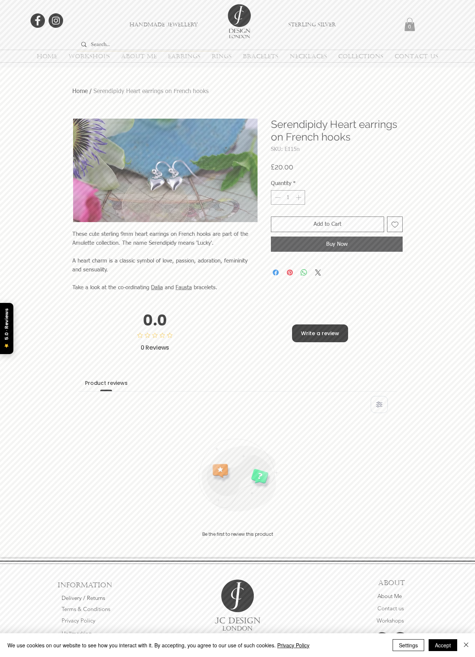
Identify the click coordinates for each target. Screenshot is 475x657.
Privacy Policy (293, 645)
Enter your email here (137, 362)
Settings (408, 645)
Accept (443, 645)
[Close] (466, 645)
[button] (370, 212)
